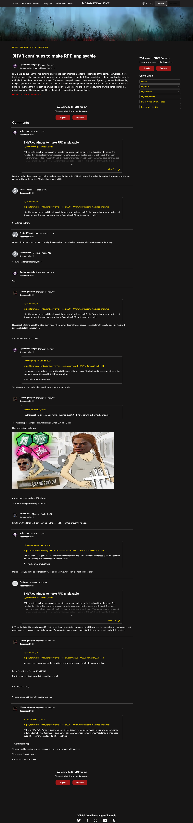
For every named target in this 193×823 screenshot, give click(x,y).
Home (144, 81)
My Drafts (160, 86)
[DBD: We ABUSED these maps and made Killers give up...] (63, 460)
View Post (112, 169)
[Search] (151, 3)
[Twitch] (114, 821)
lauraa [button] (22, 189)
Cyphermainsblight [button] (28, 64)
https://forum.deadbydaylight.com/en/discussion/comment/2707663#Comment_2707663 (64, 658)
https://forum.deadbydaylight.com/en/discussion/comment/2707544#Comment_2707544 (64, 366)
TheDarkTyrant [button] (26, 233)
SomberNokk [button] (25, 252)
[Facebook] (87, 821)
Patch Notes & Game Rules (153, 102)
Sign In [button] (63, 117)
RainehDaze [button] (25, 514)
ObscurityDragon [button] (27, 291)
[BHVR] (95, 3)
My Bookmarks (160, 92)
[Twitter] (79, 821)
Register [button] (80, 117)
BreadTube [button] (28, 410)
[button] (15, 66)
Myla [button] (22, 131)
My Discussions (148, 97)
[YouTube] (105, 821)
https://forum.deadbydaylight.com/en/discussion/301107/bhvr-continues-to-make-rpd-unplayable (67, 207)
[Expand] (72, 164)
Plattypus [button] (24, 582)
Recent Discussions (149, 107)
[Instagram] (95, 821)
